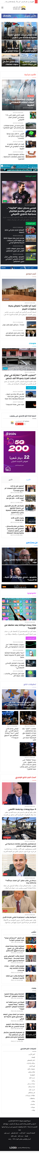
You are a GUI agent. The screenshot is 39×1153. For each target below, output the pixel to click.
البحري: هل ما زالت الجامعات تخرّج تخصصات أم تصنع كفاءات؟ (14, 488)
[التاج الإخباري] (19, 7)
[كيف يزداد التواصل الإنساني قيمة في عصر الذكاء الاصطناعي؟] (31, 663)
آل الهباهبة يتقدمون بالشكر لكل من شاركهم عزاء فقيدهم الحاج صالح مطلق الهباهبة (14, 1036)
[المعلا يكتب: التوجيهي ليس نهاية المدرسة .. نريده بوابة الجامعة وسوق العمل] (31, 958)
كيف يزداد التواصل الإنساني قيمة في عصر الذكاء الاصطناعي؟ (14, 665)
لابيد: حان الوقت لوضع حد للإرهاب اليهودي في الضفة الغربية (14, 146)
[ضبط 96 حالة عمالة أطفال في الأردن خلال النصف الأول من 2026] (11, 46)
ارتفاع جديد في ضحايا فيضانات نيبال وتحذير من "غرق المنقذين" (13, 126)
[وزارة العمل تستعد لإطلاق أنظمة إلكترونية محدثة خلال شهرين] (20, 31)
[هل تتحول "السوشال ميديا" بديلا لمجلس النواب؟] (31, 940)
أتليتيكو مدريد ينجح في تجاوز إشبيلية (14, 231)
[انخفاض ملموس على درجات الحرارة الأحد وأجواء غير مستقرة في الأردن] (29, 60)
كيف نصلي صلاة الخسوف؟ (15, 404)
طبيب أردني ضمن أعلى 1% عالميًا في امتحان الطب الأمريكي (14, 117)
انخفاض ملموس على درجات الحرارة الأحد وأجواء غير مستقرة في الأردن (29, 65)
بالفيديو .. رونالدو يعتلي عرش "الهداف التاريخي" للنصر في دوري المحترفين (14, 259)
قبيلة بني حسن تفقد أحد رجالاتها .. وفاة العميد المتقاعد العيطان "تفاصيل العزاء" (14, 1005)
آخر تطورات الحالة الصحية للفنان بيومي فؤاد (20, 561)
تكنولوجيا (32, 1075)
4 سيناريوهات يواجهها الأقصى (22, 809)
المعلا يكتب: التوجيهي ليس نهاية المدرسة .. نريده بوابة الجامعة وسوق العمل (14, 958)
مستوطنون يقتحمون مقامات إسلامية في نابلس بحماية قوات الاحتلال (20, 845)
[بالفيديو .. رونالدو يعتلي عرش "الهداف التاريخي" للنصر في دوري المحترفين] (31, 256)
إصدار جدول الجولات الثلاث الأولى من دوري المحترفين (15, 249)
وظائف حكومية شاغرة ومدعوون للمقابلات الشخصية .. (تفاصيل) (13, 156)
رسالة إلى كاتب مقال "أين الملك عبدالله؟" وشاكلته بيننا (20, 881)
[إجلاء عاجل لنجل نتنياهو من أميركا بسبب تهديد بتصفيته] (31, 333)
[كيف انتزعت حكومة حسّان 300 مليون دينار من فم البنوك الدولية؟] (29, 46)
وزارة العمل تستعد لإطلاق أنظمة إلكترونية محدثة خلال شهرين (22, 36)
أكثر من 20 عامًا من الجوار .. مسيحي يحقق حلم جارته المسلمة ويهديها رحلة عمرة (14, 396)
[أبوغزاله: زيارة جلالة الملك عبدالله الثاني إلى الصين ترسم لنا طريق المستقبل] (31, 948)
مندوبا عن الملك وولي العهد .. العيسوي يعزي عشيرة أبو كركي (13, 1016)
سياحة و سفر (31, 1083)
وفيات (33, 1110)
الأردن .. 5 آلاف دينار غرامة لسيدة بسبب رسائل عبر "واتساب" (15, 136)
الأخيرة (28, 479)
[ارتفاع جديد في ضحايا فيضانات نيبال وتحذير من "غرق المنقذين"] (31, 125)
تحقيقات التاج (31, 1069)
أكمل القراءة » (31, 223)
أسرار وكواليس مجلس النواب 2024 (22, 1139)
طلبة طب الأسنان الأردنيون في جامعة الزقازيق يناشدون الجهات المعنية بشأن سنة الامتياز (14, 509)
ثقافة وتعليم (31, 1072)
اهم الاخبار (32, 1066)
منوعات (33, 1107)
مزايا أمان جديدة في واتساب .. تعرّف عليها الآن (14, 674)
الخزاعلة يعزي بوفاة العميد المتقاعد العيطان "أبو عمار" (14, 995)
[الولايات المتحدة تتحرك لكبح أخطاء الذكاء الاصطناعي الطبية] (19, 95)
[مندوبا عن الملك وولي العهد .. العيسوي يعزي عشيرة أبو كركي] (31, 1016)
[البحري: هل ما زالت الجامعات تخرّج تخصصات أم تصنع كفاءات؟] (30, 488)
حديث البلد (32, 1078)
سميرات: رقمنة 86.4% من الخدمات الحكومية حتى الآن (14, 645)
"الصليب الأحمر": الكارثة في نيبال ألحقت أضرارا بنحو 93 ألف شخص (20, 376)
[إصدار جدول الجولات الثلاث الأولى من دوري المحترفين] (31, 248)
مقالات (33, 1101)
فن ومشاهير (31, 1092)
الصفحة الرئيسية (31, 1133)
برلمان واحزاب (31, 1063)
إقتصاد (33, 1057)
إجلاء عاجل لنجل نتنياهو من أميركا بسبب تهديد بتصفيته (14, 334)
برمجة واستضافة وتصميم (23, 1147)
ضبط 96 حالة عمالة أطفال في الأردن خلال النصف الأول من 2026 (11, 52)
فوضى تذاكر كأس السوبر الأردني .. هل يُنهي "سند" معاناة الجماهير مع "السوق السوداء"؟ (11, 733)
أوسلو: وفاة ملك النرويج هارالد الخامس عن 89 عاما (14, 1025)
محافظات (32, 1098)
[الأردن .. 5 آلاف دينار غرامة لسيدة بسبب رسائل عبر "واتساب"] (31, 133)
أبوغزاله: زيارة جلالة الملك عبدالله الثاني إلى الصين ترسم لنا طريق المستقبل (14, 948)
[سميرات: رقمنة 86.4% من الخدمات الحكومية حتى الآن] (31, 644)
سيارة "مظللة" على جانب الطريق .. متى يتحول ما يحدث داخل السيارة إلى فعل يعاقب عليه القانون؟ (28, 764)
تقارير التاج (14, 1136)
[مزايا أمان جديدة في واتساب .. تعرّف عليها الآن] (31, 673)
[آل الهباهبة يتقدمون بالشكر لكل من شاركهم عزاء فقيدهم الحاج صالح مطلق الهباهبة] (31, 1034)
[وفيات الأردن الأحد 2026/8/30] (30, 520)
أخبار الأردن (32, 1054)
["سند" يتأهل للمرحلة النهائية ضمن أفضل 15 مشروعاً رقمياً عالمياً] (31, 652)
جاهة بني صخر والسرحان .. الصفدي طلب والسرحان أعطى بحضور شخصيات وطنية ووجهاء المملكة (14, 529)
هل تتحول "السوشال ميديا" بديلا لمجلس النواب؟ (14, 939)
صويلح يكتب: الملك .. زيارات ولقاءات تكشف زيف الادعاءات (14, 968)
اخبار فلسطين (31, 1060)
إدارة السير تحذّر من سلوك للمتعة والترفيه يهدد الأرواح (11, 65)
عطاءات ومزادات (30, 1095)
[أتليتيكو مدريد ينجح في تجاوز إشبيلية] (31, 230)
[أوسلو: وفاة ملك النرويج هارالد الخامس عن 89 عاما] (31, 1026)
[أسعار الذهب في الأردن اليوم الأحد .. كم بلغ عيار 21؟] (30, 498)
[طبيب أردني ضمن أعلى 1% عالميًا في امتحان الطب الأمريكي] (33, 115)
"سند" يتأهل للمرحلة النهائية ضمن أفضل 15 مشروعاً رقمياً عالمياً (14, 655)
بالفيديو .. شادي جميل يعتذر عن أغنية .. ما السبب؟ (20, 578)
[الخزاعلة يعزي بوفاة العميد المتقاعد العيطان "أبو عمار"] (31, 996)
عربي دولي (32, 1089)
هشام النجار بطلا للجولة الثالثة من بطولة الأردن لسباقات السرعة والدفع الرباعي (14, 240)
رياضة (33, 1081)
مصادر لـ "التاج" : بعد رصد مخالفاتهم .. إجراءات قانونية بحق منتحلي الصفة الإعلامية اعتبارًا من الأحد (29, 734)
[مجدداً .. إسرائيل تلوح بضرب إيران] (31, 324)
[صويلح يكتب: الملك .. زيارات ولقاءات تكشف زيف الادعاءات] (31, 968)
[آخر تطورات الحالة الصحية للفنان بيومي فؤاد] (20, 556)
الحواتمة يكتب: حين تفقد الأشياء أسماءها (15, 977)
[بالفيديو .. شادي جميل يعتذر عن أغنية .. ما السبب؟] (20, 573)
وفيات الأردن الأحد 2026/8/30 (17, 519)
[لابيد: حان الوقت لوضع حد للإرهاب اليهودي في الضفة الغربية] (31, 144)
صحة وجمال (31, 1086)
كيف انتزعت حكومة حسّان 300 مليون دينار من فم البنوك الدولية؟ (29, 52)
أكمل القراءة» (31, 318)
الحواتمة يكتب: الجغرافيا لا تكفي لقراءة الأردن (19, 917)
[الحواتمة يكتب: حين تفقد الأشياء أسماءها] (31, 978)
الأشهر (10, 479)
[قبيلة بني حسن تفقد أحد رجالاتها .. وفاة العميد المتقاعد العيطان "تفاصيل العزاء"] (31, 1004)
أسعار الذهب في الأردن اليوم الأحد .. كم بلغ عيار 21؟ (15, 498)
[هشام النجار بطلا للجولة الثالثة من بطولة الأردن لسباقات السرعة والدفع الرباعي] (31, 238)
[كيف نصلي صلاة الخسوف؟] (31, 404)
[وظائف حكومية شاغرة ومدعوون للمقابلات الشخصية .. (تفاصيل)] (31, 154)
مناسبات (32, 1104)
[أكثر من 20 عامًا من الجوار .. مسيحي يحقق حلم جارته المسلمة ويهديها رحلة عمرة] (31, 394)
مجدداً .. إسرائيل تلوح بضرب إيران (13, 324)
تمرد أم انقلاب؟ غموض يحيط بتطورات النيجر (22, 307)
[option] (19, 44)
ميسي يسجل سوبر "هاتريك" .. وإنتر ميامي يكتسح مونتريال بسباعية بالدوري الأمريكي (21, 211)
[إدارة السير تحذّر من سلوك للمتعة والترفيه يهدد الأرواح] (11, 60)
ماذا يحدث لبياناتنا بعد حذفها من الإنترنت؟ (20, 626)
